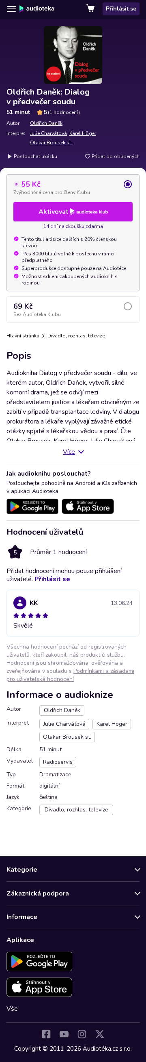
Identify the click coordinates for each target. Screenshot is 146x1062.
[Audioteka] (36, 9)
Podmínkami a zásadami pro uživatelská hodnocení (70, 675)
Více (69, 451)
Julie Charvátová (48, 133)
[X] (100, 1034)
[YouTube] (64, 1034)
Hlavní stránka (22, 336)
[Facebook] (46, 1034)
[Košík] (91, 9)
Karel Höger (82, 133)
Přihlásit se (121, 9)
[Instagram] (82, 1034)
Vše (12, 1008)
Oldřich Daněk (46, 123)
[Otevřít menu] (11, 9)
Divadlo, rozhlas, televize (76, 336)
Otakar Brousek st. (51, 142)
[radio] (73, 187)
